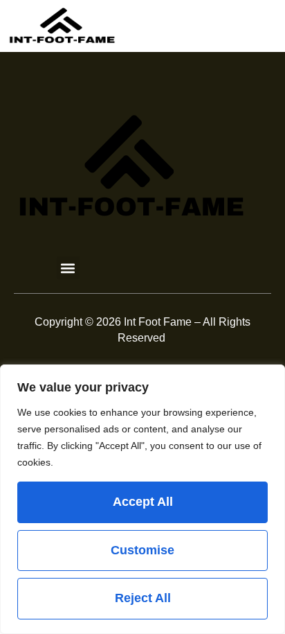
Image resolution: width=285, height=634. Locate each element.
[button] (68, 267)
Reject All (143, 598)
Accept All (143, 502)
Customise (142, 550)
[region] (142, 499)
